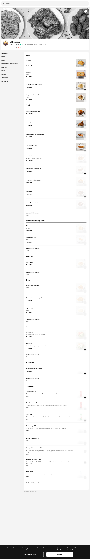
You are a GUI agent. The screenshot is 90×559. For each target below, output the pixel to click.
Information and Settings (30, 554)
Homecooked (30, 44)
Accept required (68, 549)
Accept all (59, 554)
